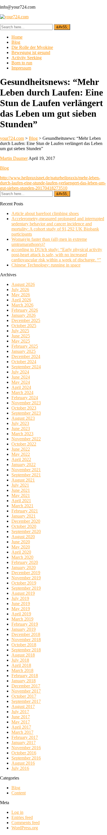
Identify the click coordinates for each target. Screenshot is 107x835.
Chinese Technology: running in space (45, 265)
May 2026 (20, 294)
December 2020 (25, 521)
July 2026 (20, 289)
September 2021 (26, 474)
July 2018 (20, 660)
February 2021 (24, 510)
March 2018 (22, 670)
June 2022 (20, 449)
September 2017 (26, 701)
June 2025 (20, 335)
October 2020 (23, 526)
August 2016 (23, 763)
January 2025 (23, 351)
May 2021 (20, 495)
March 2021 (22, 505)
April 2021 (21, 500)
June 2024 (20, 377)
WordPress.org (24, 827)
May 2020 (20, 546)
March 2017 (22, 732)
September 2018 (26, 649)
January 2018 (23, 680)
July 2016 (20, 768)
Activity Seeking (26, 57)
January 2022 (23, 464)
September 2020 (26, 531)
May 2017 (20, 721)
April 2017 (21, 727)
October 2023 (23, 407)
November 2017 (26, 691)
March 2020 (22, 557)
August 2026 (23, 284)
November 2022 (26, 438)
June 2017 (20, 716)
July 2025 (20, 330)
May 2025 (20, 341)
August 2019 (23, 593)
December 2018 (25, 634)
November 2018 (26, 639)
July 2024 (20, 371)
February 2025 (24, 346)
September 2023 (26, 413)
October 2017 (23, 696)
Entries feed (22, 817)
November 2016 (26, 747)
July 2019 (20, 598)
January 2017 (23, 742)
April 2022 (21, 459)
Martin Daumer (14, 158)
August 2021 (23, 480)
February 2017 (24, 737)
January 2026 (23, 315)
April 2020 (21, 552)
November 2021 (26, 469)
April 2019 (21, 613)
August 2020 (23, 536)
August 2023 (23, 418)
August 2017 (23, 706)
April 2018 (21, 665)
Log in (17, 812)
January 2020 (23, 567)
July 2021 (20, 485)
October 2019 (23, 582)
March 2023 (22, 433)
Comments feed (25, 822)
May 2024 (20, 382)
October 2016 (23, 752)
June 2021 (20, 490)
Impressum (21, 67)
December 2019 (25, 572)
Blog (15, 42)
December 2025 (25, 320)
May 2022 (20, 454)
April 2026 (21, 299)
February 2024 (24, 397)
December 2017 (25, 685)
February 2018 (24, 675)
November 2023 (26, 402)
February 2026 (24, 310)
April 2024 (21, 387)
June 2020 (20, 541)
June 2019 (20, 603)
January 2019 (23, 629)
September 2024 (26, 366)
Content (18, 792)
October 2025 (23, 325)
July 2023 (20, 423)
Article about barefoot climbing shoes (45, 213)
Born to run (21, 62)
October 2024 (23, 361)
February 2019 (24, 624)
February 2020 (24, 562)
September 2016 (26, 758)
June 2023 (20, 428)
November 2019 (26, 577)
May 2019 (20, 608)
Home (17, 37)
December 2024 (25, 356)
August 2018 (23, 655)
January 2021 (23, 516)
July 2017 (20, 711)
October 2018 (23, 644)
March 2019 (22, 619)
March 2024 (22, 392)
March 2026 (22, 305)
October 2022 (23, 444)
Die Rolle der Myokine (32, 47)
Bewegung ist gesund (30, 52)
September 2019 (26, 588)
